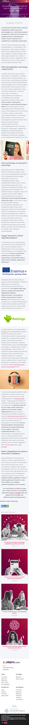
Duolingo (4, 331)
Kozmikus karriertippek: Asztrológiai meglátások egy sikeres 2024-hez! (14, 543)
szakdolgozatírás (19, 398)
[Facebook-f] (2, 666)
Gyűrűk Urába (9, 444)
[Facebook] (2, 505)
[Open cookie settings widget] (2, 722)
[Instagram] (5, 666)
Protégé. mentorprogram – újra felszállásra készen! (14, 612)
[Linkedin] (5, 505)
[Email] (7, 505)
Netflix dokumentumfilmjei (15, 416)
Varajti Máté (11, 23)
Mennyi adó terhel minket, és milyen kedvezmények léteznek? (15, 577)
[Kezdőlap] (1, 14)
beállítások (12, 719)
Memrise (8, 349)
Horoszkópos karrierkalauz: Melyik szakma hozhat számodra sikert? (14, 647)
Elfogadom (5, 722)
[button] (26, 1)
